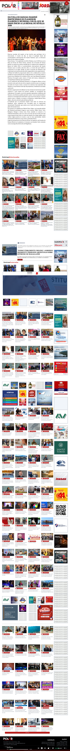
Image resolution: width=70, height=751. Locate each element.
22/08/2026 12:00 (6, 652)
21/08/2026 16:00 (46, 726)
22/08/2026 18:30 (46, 572)
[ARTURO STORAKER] (8, 571)
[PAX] (61, 516)
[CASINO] (61, 56)
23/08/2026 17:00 (33, 478)
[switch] (49, 748)
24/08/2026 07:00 (33, 431)
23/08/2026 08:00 (19, 525)
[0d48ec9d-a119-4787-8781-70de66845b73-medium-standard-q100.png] (9, 8)
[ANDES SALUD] (61, 114)
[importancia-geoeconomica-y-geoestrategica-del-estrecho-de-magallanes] (9, 255)
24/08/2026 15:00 (33, 370)
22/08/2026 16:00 (46, 588)
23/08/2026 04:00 (19, 541)
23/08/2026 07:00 (33, 525)
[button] (67, 3)
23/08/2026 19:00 (33, 462)
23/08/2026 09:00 (6, 525)
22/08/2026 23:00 (46, 541)
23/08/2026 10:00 (46, 509)
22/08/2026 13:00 (33, 634)
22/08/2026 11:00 (33, 652)
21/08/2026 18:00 (19, 726)
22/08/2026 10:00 (46, 652)
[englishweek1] (47, 571)
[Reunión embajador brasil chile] (47, 651)
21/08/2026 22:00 (19, 707)
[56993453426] (19, 2)
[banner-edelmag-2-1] (10, 405)
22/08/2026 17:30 (19, 588)
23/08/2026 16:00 (46, 478)
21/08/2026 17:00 (33, 726)
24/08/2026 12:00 (19, 415)
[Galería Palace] (21, 524)
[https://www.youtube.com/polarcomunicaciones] (19, 9)
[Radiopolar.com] (1, 11)
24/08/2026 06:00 (46, 431)
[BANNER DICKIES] (61, 85)
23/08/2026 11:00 (33, 509)
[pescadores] (47, 524)
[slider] (10, 749)
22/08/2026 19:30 (6, 572)
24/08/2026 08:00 (19, 431)
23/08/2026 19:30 (19, 462)
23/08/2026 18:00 (6, 478)
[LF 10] (34, 524)
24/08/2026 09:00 (6, 431)
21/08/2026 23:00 (6, 707)
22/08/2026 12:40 (46, 634)
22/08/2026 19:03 (19, 572)
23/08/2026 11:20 (19, 509)
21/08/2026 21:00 (33, 707)
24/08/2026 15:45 (7, 370)
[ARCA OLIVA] (61, 27)
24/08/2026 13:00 (6, 415)
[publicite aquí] (61, 639)
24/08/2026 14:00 (46, 370)
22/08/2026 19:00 (33, 572)
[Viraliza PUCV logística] (60, 310)
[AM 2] (34, 414)
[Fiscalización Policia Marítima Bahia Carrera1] (34, 571)
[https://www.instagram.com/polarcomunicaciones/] (19, 7)
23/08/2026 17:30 (19, 478)
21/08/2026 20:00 (46, 707)
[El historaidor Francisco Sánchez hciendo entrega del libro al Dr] (47, 414)
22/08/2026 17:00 (33, 588)
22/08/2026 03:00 (33, 689)
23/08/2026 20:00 (6, 462)
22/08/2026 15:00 (6, 634)
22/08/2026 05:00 (6, 689)
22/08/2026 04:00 (19, 689)
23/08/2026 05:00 (6, 541)
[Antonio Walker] (21, 651)
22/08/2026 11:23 (19, 652)
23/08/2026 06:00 (46, 525)
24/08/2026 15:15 (20, 370)
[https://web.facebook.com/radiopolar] (19, 4)
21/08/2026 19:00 (6, 726)
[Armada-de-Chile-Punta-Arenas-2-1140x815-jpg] (8, 414)
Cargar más (27, 732)
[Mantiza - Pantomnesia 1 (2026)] (8, 524)
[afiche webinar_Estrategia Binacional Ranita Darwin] (34, 651)
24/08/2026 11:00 (33, 415)
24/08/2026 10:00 (46, 415)
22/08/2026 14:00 (19, 634)
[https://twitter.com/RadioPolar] (19, 5)
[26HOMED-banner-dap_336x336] (44, 405)
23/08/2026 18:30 (46, 462)
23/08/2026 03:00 (33, 541)
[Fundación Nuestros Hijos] (8, 651)
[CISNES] (21, 414)
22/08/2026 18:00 (6, 588)
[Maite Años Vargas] (21, 571)
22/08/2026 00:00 (46, 689)
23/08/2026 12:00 (6, 509)
